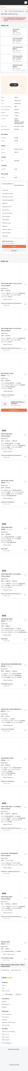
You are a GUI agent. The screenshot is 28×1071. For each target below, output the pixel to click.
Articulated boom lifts (7, 193)
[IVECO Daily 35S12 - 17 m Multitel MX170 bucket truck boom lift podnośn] (14, 796)
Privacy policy (5, 1017)
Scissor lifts (5, 190)
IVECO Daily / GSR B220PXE (9, 853)
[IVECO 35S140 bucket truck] (14, 931)
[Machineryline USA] (10, 2)
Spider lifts (4, 203)
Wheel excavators (6, 229)
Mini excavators (6, 216)
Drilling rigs (5, 236)
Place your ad (14, 410)
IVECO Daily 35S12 (6, 434)
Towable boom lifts (7, 206)
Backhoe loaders (6, 232)
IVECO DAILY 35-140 (7, 480)
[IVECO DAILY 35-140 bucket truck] (14, 470)
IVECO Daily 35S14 (17, 38)
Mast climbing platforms (8, 200)
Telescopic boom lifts (7, 196)
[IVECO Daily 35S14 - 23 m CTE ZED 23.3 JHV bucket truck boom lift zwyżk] (14, 318)
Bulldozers (5, 226)
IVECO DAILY (16, 29)
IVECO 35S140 (5, 942)
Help (3, 988)
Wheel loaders (5, 219)
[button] (25, 2)
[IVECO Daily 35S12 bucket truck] (14, 423)
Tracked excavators (7, 213)
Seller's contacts (6, 990)
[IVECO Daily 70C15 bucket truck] (14, 608)
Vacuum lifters (5, 210)
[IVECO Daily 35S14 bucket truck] (14, 516)
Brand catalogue (6, 1025)
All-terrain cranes (6, 223)
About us (4, 985)
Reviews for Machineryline (8, 1022)
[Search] (25, 7)
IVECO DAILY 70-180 (7, 373)
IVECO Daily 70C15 (6, 619)
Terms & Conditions (6, 1014)
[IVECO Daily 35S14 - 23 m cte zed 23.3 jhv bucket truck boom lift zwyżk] (14, 273)
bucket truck (17, 103)
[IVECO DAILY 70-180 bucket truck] (14, 363)
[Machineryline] (6, 11)
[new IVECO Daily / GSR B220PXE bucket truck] (14, 843)
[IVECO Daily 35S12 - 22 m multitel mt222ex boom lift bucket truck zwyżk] (14, 563)
